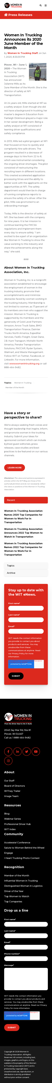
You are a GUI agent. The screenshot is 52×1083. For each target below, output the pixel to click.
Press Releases (20, 15)
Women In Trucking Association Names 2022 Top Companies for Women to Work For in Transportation (23, 549)
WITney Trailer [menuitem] (12, 791)
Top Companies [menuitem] (13, 901)
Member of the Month (15, 387)
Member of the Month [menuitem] (16, 875)
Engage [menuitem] (8, 853)
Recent (11, 500)
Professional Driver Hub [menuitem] (17, 824)
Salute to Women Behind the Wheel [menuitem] (24, 847)
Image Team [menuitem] (11, 796)
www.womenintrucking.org (24, 363)
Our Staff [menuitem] (9, 780)
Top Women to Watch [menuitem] (16, 896)
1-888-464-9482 (21, 737)
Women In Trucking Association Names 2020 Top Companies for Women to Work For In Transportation (23, 517)
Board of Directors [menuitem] (14, 786)
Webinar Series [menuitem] (12, 819)
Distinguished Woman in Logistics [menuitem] (23, 886)
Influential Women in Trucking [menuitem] (21, 880)
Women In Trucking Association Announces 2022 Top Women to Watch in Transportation (23, 533)
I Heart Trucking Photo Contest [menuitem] (22, 858)
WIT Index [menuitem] (10, 829)
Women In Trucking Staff (22, 53)
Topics (10, 565)
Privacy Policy (18, 653)
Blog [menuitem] (6, 813)
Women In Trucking (22, 383)
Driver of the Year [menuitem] (13, 891)
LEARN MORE (14, 467)
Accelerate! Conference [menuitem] (17, 842)
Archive (11, 573)
